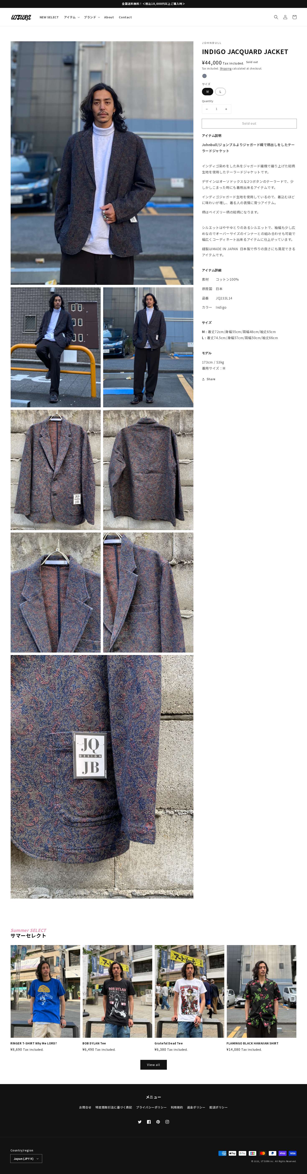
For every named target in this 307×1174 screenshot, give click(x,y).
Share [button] (211, 379)
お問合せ (85, 1107)
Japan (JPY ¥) (23, 1159)
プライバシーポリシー (151, 1107)
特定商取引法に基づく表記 (113, 1107)
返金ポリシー (196, 1107)
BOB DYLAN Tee (94, 1043)
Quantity (207, 101)
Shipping (226, 68)
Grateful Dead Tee (169, 1043)
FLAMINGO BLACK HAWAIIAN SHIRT (252, 1043)
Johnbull (212, 42)
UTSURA (265, 1161)
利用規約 (177, 1107)
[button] (276, 17)
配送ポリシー (218, 1107)
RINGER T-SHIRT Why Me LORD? (33, 1043)
